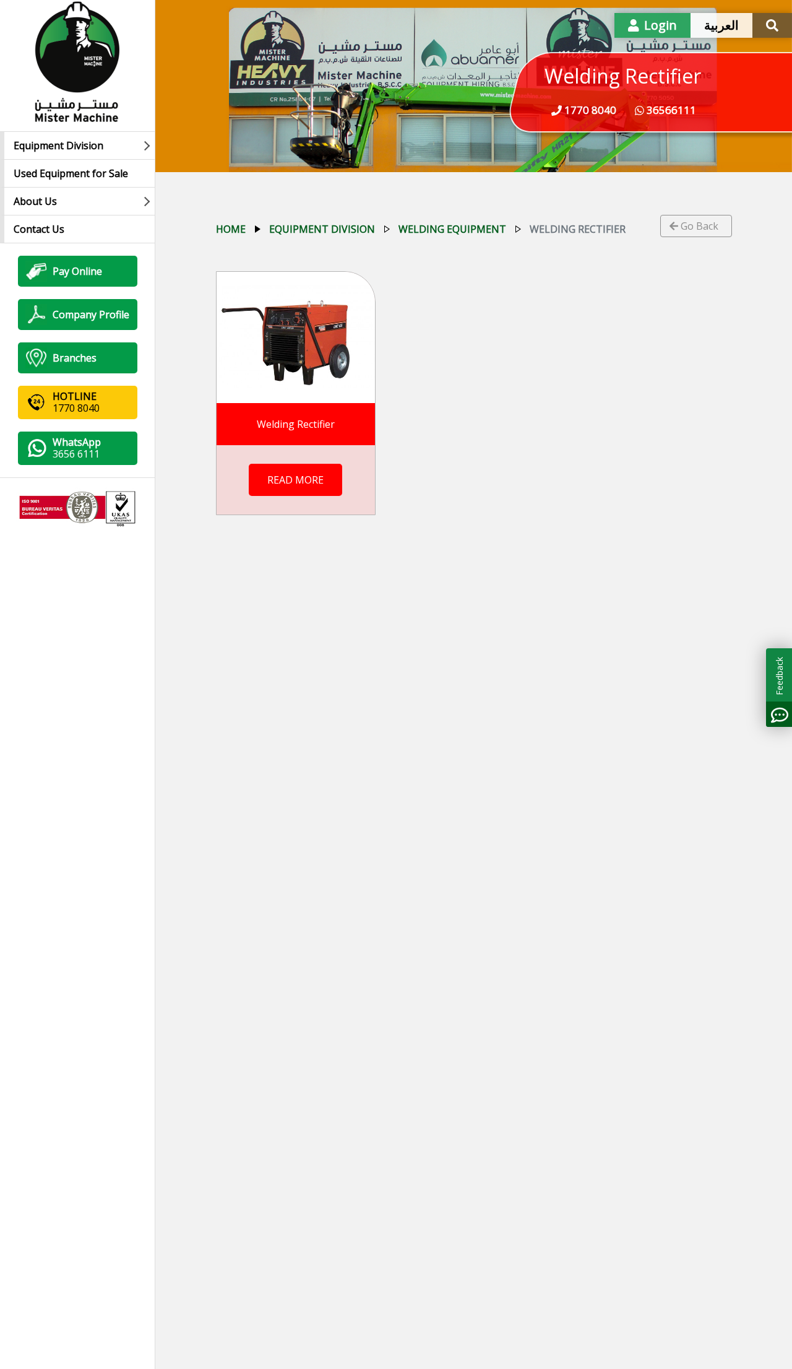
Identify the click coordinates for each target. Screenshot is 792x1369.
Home (231, 229)
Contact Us (39, 229)
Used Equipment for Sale (71, 173)
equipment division (322, 229)
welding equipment (452, 229)
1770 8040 (589, 110)
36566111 (670, 110)
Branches (75, 358)
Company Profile (91, 314)
